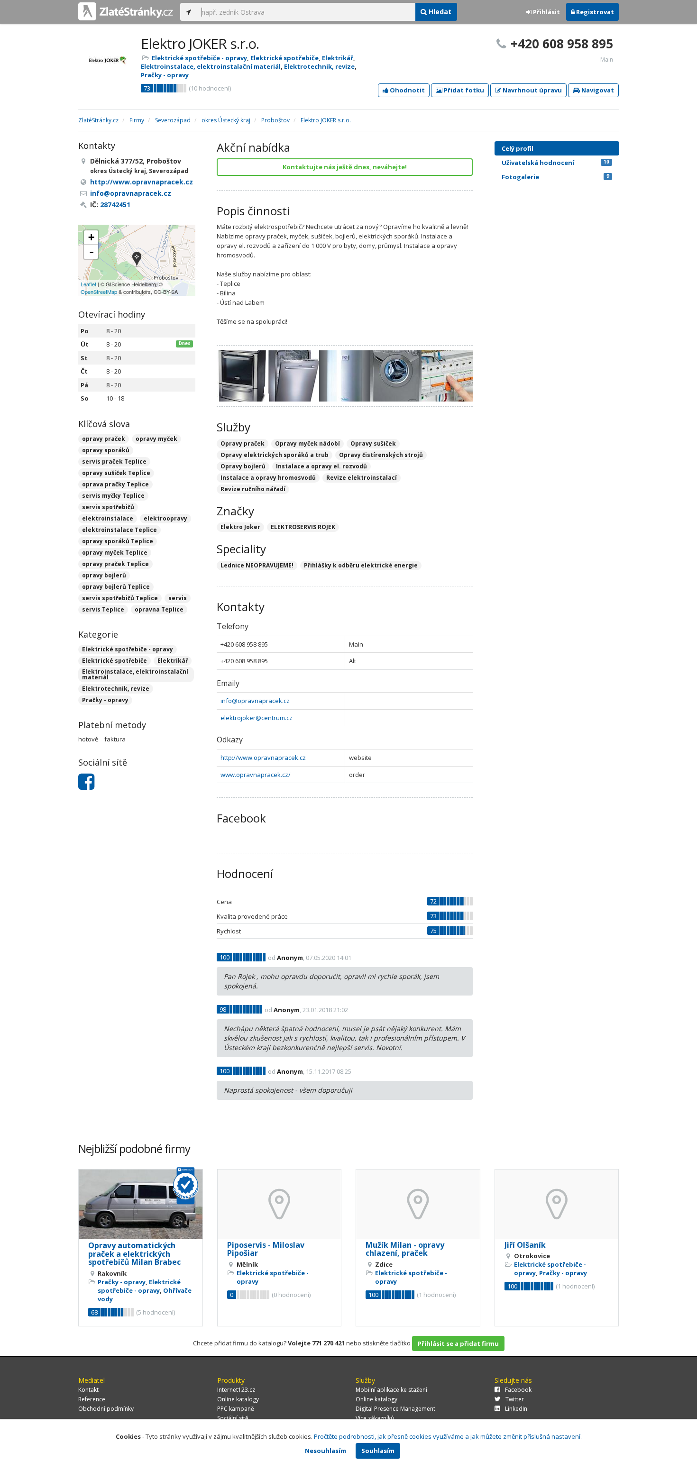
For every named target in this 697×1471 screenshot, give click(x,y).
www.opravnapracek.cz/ (255, 774)
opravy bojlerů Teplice (116, 587)
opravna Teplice (159, 609)
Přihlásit (546, 12)
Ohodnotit (406, 90)
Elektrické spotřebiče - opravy (199, 58)
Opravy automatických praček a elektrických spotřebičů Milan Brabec (134, 1253)
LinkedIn (516, 1409)
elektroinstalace (107, 518)
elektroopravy (165, 518)
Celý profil (517, 148)
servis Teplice (103, 609)
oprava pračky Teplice (115, 484)
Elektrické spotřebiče (284, 58)
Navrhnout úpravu (531, 90)
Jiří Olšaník (525, 1245)
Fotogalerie (555, 177)
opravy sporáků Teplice (117, 541)
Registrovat (594, 12)
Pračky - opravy (165, 75)
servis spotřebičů (108, 507)
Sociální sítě (232, 1418)
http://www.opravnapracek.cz (263, 757)
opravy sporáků (105, 450)
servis (177, 598)
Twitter (514, 1399)
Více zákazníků (375, 1418)
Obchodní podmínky (106, 1409)
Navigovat (597, 90)
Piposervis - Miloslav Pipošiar (265, 1249)
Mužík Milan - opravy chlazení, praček (405, 1249)
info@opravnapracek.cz (255, 700)
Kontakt (88, 1390)
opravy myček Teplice (114, 552)
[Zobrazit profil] (140, 1204)
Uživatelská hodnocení (555, 162)
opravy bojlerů (104, 575)
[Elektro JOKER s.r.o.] (137, 260)
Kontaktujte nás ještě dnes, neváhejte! (345, 167)
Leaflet (88, 284)
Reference (91, 1399)
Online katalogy (238, 1399)
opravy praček (103, 439)
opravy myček (156, 439)
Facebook (518, 1390)
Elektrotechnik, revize (319, 66)
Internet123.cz (236, 1390)
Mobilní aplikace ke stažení (391, 1390)
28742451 (115, 204)
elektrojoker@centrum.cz (256, 717)
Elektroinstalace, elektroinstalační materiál (211, 66)
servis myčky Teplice (113, 496)
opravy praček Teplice (115, 564)
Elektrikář (337, 58)
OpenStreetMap (99, 291)
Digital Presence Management (395, 1409)
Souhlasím (377, 1450)
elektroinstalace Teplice (119, 530)
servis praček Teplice (114, 461)
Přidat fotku (463, 90)
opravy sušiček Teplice (116, 473)
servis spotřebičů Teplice (120, 598)
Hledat (439, 11)
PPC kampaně (235, 1409)
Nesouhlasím (325, 1450)
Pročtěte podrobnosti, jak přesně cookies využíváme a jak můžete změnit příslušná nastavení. (448, 1436)
